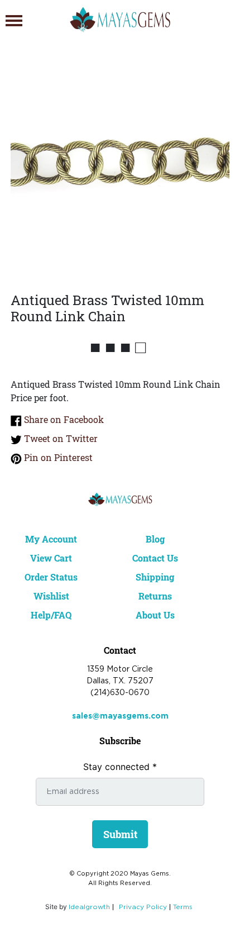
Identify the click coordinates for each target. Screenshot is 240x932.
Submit (120, 834)
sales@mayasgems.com (120, 716)
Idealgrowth (89, 907)
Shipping (155, 577)
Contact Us (155, 558)
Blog (155, 539)
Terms (183, 907)
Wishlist (51, 596)
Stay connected (120, 766)
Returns (155, 596)
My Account (51, 539)
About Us (155, 615)
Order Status (51, 577)
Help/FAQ (51, 615)
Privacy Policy (143, 907)
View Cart (51, 558)
